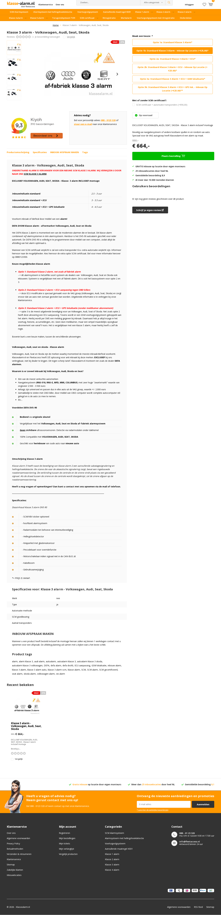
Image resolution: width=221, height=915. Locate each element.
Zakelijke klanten (15, 869)
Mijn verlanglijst (66, 848)
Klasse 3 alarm (184, 12)
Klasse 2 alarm (163, 12)
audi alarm (39, 661)
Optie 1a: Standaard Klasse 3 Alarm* (172, 42)
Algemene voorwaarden (18, 838)
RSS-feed (198, 907)
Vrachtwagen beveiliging (22, 24)
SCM (83, 669)
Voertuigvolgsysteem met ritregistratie (156, 18)
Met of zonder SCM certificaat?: (149, 100)
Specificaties (40, 152)
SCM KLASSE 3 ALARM (35, 173)
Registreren (64, 833)
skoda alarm (30, 673)
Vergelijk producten (68, 854)
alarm (15, 661)
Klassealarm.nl (23, 907)
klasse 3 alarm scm (57, 669)
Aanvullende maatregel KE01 (117, 12)
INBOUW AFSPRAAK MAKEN (64, 152)
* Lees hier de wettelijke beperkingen (152, 810)
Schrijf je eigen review (149, 210)
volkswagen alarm (46, 673)
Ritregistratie (109, 18)
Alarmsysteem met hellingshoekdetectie (52, 12)
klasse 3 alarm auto (36, 669)
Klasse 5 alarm (37, 18)
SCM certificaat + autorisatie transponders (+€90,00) (161, 104)
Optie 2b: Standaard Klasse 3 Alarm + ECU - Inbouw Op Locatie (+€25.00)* (172, 69)
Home (56, 25)
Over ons (11, 833)
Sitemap (11, 864)
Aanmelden (203, 804)
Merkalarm (126, 18)
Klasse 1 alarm (142, 12)
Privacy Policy (13, 843)
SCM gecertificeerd (108, 669)
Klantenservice (14, 859)
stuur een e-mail (83, 124)
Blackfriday (44, 24)
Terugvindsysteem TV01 (63, 18)
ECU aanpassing (82, 665)
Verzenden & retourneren (19, 854)
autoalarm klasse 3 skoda (89, 661)
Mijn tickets (64, 843)
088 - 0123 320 (108, 120)
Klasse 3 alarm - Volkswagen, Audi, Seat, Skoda (26, 726)
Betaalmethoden (15, 848)
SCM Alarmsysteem (19, 12)
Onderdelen (186, 18)
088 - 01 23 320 (187, 833)
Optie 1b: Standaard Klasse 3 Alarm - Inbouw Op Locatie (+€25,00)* (173, 50)
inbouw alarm (114, 665)
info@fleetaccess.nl (189, 841)
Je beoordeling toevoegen (47, 36)
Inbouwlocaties (14, 875)
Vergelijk (19, 759)
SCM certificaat (87, 18)
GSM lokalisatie (99, 665)
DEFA (46, 665)
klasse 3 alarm (19, 669)
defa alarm (56, 665)
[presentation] (117, 74)
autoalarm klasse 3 (66, 661)
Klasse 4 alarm (16, 18)
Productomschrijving (18, 152)
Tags (85, 152)
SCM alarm (92, 669)
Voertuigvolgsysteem (87, 12)
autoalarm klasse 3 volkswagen (27, 665)
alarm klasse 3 (26, 661)
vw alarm (60, 673)
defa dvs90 (68, 665)
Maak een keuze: (142, 36)
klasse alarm (74, 669)
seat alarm (17, 673)
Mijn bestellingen (67, 838)
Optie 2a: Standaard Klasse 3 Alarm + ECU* (173, 58)
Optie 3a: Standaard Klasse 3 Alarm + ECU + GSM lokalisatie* (172, 78)
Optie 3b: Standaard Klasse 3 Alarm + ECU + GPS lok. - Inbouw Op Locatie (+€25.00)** (172, 89)
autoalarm (51, 661)
